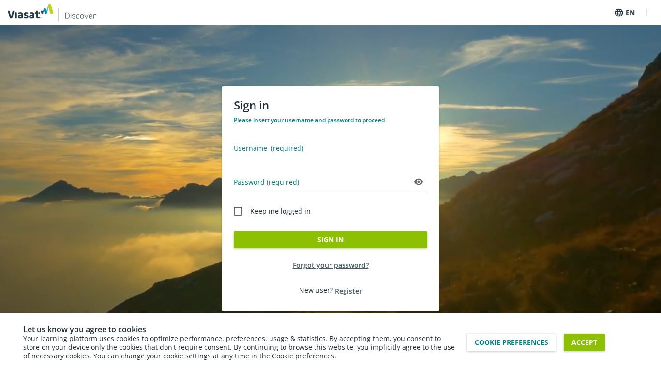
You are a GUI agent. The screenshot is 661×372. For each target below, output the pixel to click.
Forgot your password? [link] (331, 265)
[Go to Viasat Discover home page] (52, 12)
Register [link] (348, 290)
